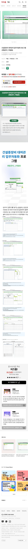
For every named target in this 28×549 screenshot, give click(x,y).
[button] (12, 36)
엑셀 (7, 58)
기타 (17, 58)
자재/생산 (12, 58)
